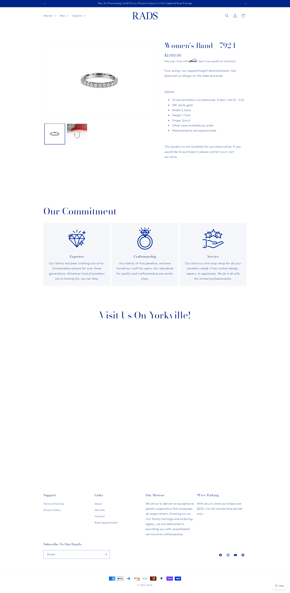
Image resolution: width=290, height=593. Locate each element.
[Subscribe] (106, 554)
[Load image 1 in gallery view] (54, 134)
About (98, 503)
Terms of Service (53, 503)
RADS (150, 585)
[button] (49, 15)
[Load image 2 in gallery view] (77, 134)
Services (100, 510)
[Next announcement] (245, 3)
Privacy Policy (52, 510)
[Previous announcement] (44, 3)
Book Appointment (106, 522)
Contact (100, 516)
